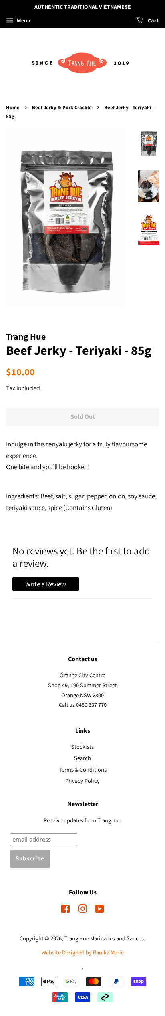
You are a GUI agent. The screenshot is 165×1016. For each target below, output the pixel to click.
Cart (153, 21)
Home (13, 107)
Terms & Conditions (83, 769)
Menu (23, 20)
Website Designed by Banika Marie (83, 952)
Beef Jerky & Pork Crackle (62, 107)
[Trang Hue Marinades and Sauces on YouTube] (99, 910)
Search (82, 758)
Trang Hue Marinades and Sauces (104, 938)
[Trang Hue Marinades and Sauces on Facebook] (65, 910)
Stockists (82, 746)
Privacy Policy (82, 780)
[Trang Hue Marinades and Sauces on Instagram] (82, 910)
